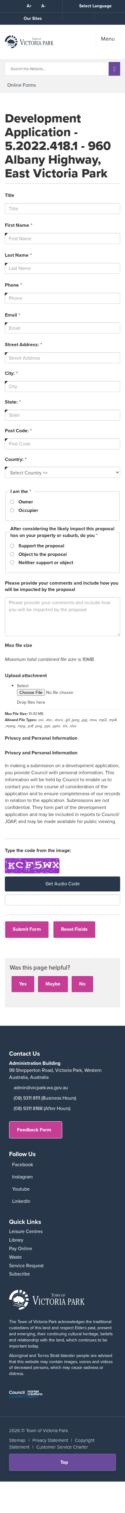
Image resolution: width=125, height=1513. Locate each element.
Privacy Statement (50, 1440)
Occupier (28, 510)
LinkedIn (21, 1201)
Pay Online (20, 1248)
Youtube (21, 1188)
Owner (26, 502)
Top (66, 1464)
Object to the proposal (43, 554)
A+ (29, 6)
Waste (15, 1257)
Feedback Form (34, 1129)
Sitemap (17, 1440)
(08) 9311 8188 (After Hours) (42, 1108)
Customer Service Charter (62, 1447)
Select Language (95, 6)
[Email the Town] (109, 16)
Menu (108, 39)
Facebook (22, 1164)
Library (16, 1239)
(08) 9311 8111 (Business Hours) (45, 1097)
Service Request (26, 1265)
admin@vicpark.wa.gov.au (41, 1087)
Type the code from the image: (38, 850)
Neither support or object (46, 562)
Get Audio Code (63, 883)
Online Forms (21, 85)
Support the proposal (41, 545)
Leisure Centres (25, 1231)
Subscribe (19, 1273)
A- (43, 6)
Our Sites (33, 18)
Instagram (22, 1176)
